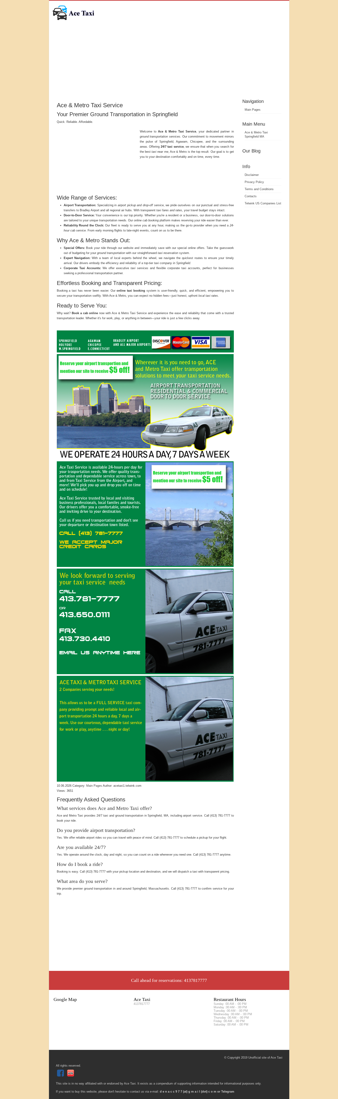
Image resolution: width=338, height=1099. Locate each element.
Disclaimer (252, 175)
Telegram (227, 1091)
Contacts (251, 196)
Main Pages (253, 109)
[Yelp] (71, 1075)
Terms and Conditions (259, 189)
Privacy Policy (254, 182)
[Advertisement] (169, 63)
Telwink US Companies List (263, 203)
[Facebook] (61, 1075)
